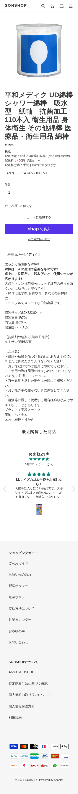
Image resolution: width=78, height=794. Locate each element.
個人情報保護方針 (22, 706)
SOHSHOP (16, 5)
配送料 (9, 165)
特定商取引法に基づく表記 (28, 683)
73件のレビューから (39, 464)
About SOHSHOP (21, 672)
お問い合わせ (18, 642)
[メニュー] (70, 5)
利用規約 (15, 717)
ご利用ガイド (18, 563)
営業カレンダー (20, 619)
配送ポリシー (18, 586)
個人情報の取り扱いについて (30, 695)
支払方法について (22, 608)
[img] (39, 459)
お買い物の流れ (20, 574)
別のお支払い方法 (39, 239)
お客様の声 (17, 631)
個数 (7, 184)
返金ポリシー (18, 597)
